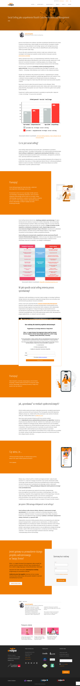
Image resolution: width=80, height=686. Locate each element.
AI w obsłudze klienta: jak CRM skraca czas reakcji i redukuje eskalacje (52, 638)
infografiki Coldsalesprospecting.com (48, 282)
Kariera (67, 1)
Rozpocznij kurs (61, 580)
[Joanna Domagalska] (21, 35)
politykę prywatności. (64, 574)
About (20, 601)
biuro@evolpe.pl (61, 1)
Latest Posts (25, 601)
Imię (55, 562)
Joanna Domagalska (29, 33)
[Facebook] (19, 34)
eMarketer (14, 462)
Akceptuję (62, 574)
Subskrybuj (66, 672)
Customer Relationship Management (47, 303)
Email (55, 568)
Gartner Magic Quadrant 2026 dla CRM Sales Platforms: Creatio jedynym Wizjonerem (27, 638)
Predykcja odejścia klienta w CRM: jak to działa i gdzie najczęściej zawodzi (39, 638)
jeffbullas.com (39, 415)
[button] (70, 1)
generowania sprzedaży (24, 55)
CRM (9, 21)
